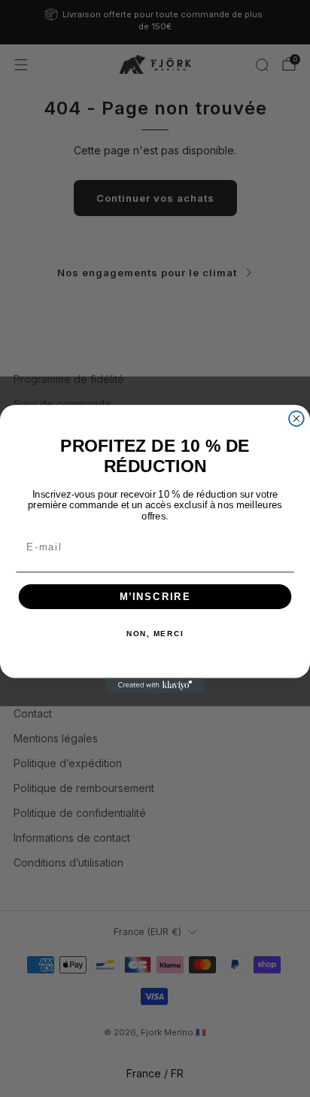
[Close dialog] (296, 418)
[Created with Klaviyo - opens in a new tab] (155, 685)
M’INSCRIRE (155, 596)
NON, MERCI (155, 633)
